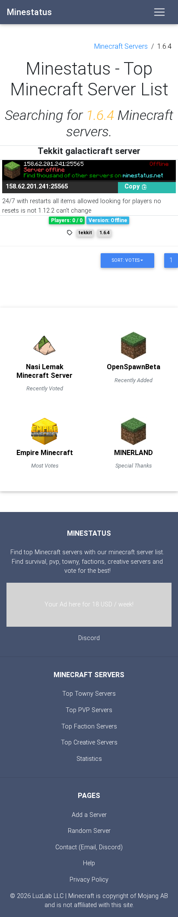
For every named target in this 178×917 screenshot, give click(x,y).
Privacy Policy (89, 879)
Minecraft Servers (121, 46)
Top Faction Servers (89, 726)
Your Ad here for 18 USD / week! (89, 604)
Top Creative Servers (89, 742)
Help (89, 863)
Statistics (89, 759)
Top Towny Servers (89, 693)
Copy (132, 186)
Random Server (89, 831)
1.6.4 (164, 46)
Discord (89, 638)
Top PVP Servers (89, 710)
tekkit (85, 233)
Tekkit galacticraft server (89, 151)
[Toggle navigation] (159, 12)
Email (88, 847)
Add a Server (89, 815)
